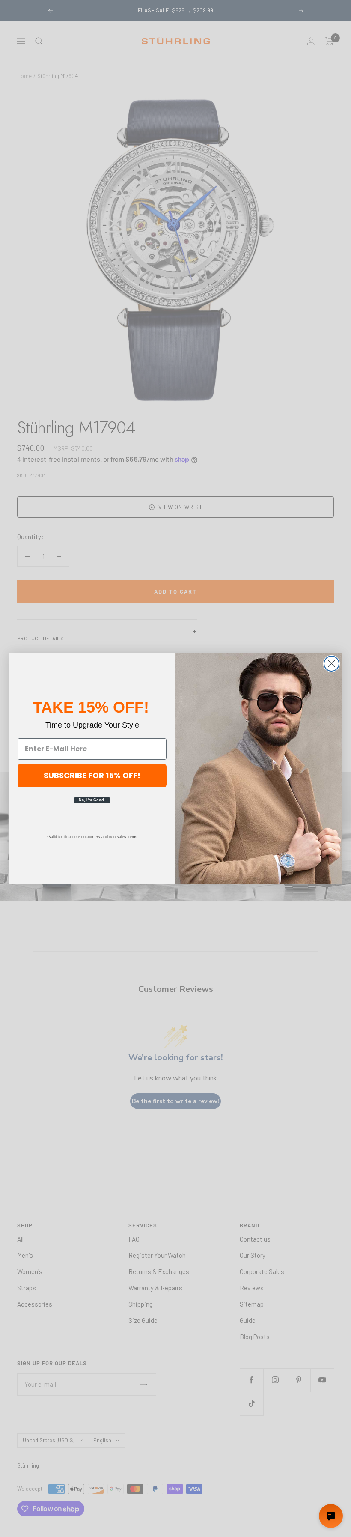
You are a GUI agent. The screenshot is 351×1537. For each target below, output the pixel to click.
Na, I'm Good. (92, 800)
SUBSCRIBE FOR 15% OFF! (92, 775)
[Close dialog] (331, 663)
